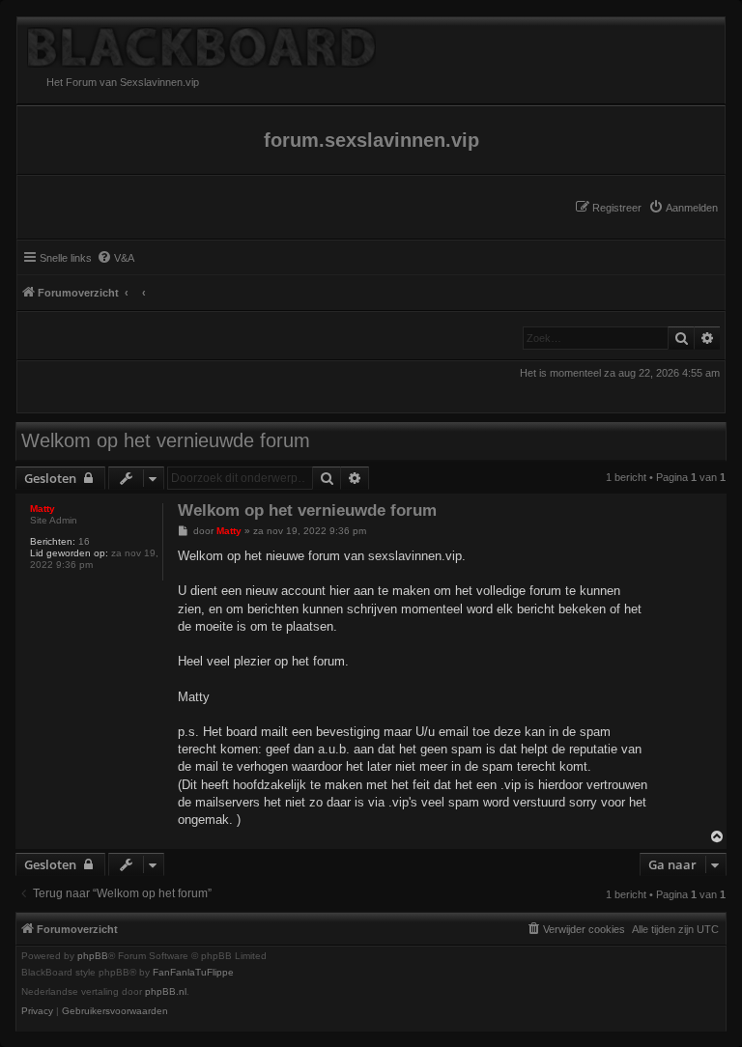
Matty (42, 508)
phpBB (92, 956)
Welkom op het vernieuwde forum (165, 440)
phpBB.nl (165, 992)
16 (84, 541)
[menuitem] (683, 207)
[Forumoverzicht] (371, 42)
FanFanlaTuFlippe (193, 972)
